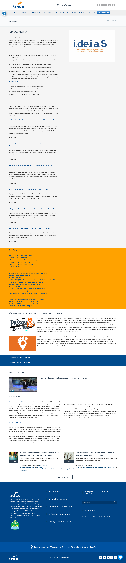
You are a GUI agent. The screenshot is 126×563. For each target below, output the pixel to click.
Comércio (78, 467)
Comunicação (86, 467)
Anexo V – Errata (15, 266)
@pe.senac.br (58, 499)
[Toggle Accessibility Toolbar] (4, 13)
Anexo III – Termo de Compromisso (20, 262)
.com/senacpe (61, 506)
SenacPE (59, 469)
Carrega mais (64, 477)
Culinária (93, 467)
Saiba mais (13, 137)
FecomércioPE (28, 469)
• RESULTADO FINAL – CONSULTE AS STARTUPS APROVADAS (28, 273)
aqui (14, 362)
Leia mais (24, 470)
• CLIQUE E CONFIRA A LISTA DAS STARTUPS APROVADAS (27, 271)
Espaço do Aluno (103, 13)
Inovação (48, 469)
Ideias (43, 469)
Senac (21, 4)
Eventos (32, 467)
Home (107, 20)
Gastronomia (37, 469)
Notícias (54, 469)
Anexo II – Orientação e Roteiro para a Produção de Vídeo (26, 260)
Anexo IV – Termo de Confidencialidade (21, 264)
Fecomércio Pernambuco (89, 516)
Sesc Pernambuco (104, 516)
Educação (27, 467)
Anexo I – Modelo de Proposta (19, 257)
